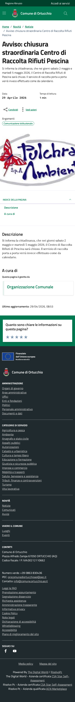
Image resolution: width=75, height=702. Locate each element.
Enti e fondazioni (12, 401)
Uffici (5, 397)
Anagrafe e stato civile (15, 438)
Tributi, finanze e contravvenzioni (22, 480)
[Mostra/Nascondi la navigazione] (4, 13)
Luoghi (6, 531)
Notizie (6, 506)
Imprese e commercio (14, 468)
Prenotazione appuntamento (19, 592)
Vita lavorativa (10, 489)
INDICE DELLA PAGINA (14, 199)
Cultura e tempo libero (15, 455)
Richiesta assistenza (14, 601)
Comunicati (9, 510)
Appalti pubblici (11, 443)
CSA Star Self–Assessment (56, 684)
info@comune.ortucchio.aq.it (31, 581)
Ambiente (8, 434)
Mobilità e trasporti (13, 472)
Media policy (25, 664)
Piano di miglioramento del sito (20, 634)
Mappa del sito (48, 664)
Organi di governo (12, 388)
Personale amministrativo (17, 409)
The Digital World (38, 672)
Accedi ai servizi (60, 3)
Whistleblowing (11, 626)
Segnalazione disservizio (16, 596)
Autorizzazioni (10, 447)
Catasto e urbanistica (14, 451)
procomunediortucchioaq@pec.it (27, 577)
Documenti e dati (12, 413)
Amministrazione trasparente (19, 605)
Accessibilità (9, 630)
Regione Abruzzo (13, 3)
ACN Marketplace (56, 689)
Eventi (6, 535)
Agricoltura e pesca (13, 430)
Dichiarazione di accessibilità (19, 621)
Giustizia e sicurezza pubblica (19, 464)
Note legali (8, 617)
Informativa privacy (13, 609)
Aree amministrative (14, 392)
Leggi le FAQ (9, 588)
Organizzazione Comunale (30, 287)
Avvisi (5, 514)
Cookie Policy (10, 613)
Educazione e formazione (17, 459)
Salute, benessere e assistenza (20, 476)
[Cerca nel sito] (65, 13)
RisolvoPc (56, 672)
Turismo (7, 484)
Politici (6, 405)
